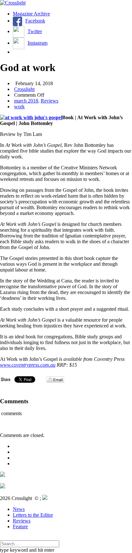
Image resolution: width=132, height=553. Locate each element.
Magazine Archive (31, 13)
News (19, 509)
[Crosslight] (13, 2)
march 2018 (26, 100)
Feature (20, 526)
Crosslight (24, 89)
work (19, 106)
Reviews (49, 100)
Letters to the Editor (33, 515)
